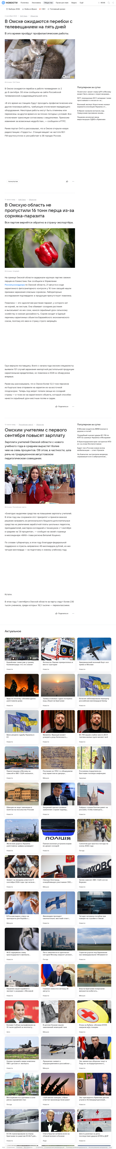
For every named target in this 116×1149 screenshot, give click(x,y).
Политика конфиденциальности (76, 1147)
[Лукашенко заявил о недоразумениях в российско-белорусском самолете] (58, 1054)
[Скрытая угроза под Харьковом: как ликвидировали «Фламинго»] (94, 945)
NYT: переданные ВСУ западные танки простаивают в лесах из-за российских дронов (94, 99)
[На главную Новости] (11, 2)
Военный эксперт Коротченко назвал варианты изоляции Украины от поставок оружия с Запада (93, 105)
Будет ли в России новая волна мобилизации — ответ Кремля (91, 449)
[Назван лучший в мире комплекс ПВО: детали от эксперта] (22, 1054)
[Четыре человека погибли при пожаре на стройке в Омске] (94, 909)
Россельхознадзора (15, 285)
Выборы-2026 (14, 9)
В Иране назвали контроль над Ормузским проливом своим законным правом (90, 112)
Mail (3, 1147)
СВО (43, 9)
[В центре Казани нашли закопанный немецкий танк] (58, 1017)
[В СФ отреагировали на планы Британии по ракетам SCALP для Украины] (22, 1126)
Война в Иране (31, 9)
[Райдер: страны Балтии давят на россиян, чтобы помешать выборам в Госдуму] (94, 800)
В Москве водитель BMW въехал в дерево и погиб (92, 430)
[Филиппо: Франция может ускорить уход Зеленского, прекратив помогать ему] (58, 727)
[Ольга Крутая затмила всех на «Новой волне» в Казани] (58, 1126)
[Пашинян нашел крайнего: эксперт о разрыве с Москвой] (22, 981)
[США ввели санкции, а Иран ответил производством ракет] (58, 1090)
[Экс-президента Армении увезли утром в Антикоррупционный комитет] (94, 1090)
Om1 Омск (23, 16)
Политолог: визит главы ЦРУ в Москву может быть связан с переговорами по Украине (94, 93)
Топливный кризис (57, 9)
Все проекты (28, 1147)
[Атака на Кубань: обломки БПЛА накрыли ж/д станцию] (94, 1017)
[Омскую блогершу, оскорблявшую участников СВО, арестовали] (58, 872)
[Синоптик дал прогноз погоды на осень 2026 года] (94, 836)
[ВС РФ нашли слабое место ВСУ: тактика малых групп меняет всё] (94, 727)
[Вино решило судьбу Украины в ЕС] (22, 727)
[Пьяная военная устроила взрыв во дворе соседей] (58, 836)
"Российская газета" (26, 424)
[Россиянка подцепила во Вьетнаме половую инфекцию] (94, 763)
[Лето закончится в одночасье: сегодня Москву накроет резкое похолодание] (58, 945)
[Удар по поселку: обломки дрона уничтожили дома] (22, 691)
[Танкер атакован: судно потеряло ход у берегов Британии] (58, 691)
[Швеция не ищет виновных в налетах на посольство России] (22, 800)
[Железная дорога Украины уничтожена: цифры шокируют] (22, 836)
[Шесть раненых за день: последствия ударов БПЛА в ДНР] (94, 1126)
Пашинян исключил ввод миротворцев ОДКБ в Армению (91, 118)
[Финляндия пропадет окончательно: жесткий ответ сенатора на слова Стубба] (58, 909)
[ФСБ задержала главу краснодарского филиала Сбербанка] (22, 945)
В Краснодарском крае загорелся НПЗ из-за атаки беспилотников (94, 443)
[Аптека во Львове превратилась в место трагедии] (58, 655)
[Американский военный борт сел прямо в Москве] (94, 655)
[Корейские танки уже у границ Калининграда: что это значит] (22, 655)
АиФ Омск (22, 199)
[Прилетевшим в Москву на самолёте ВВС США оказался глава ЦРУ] (22, 763)
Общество (34, 16)
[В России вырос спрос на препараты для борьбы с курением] (22, 909)
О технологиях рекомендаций (54, 1147)
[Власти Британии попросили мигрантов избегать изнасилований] (94, 981)
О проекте (39, 1147)
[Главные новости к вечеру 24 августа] (58, 981)
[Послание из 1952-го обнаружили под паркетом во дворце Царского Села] (58, 763)
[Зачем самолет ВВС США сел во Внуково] (94, 872)
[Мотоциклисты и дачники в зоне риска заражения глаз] (22, 1090)
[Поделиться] (67, 181)
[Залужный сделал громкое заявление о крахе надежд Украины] (58, 800)
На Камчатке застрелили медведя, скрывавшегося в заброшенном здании (92, 455)
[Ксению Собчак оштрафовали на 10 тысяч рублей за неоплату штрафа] (22, 1017)
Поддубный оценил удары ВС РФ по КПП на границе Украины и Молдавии (93, 436)
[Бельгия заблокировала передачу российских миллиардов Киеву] (94, 691)
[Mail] (3, 2)
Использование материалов (98, 1147)
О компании (11, 1147)
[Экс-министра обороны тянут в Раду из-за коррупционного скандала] (94, 1054)
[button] (40, 59)
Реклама (19, 1147)
